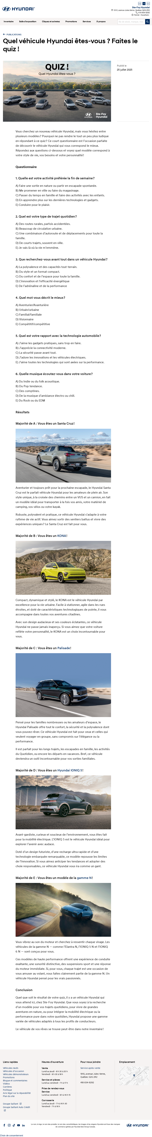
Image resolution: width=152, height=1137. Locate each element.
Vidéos (6, 1083)
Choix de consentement (11, 1135)
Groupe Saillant (11, 1103)
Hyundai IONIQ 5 (69, 770)
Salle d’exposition (27, 21)
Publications (13, 34)
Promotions (71, 21)
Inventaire (9, 21)
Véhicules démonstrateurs (15, 1074)
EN (140, 4)
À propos (101, 21)
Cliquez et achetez (51, 21)
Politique (7, 1090)
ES (148, 4)
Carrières (7, 1086)
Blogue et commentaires (15, 1080)
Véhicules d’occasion (13, 1071)
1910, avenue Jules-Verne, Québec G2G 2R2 (131, 10)
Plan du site (9, 1096)
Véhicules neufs (10, 1068)
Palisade (63, 648)
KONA (61, 536)
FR (144, 4)
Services (87, 21)
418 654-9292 (144, 12)
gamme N (84, 878)
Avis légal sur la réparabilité (17, 1093)
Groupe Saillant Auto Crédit (16, 1107)
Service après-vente (90, 1068)
